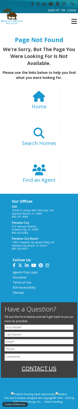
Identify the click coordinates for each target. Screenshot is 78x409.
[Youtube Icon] (51, 4)
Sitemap (18, 293)
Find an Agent (39, 179)
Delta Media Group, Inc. (27, 401)
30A (14, 207)
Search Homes (39, 143)
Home (39, 106)
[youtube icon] (35, 266)
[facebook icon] (15, 266)
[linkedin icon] (28, 266)
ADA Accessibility (24, 287)
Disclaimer (20, 277)
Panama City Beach (25, 239)
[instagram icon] (48, 266)
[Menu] (74, 18)
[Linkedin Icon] (44, 4)
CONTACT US (39, 368)
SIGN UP (53, 10)
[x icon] (21, 266)
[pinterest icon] (42, 266)
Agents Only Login (25, 272)
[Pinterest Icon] (57, 4)
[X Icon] (38, 4)
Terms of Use (22, 282)
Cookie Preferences (15, 404)
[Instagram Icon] (63, 4)
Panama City (20, 223)
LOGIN (71, 10)
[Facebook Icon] (32, 4)
